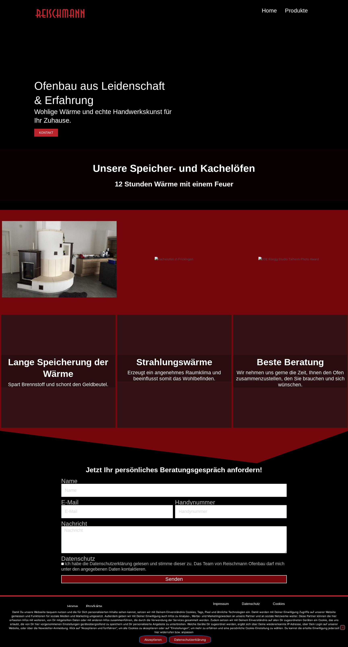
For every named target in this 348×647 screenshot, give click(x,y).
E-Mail (70, 502)
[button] (6, 256)
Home (269, 10)
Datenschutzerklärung (190, 640)
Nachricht (74, 523)
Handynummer (195, 502)
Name (69, 481)
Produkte (296, 10)
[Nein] (342, 627)
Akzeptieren (153, 640)
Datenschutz (78, 558)
